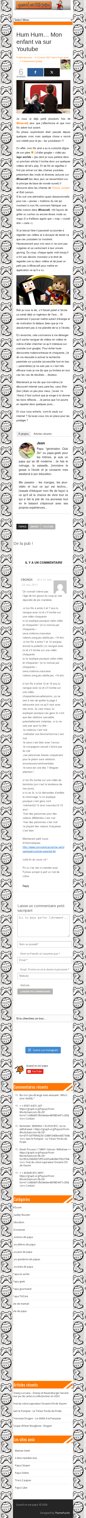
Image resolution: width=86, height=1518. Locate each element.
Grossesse (19, 1229)
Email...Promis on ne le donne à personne (43, 969)
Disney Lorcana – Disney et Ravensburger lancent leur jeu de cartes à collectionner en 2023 (40, 1394)
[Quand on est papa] (42, 5)
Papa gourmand (22, 1289)
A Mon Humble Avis (26, 1458)
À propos (23, 433)
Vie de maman (21, 1303)
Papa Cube (21, 1487)
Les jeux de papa (22, 1252)
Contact (30, 1118)
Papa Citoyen (22, 1465)
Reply (26, 886)
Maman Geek (22, 1450)
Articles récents (43, 433)
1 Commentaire (27, 61)
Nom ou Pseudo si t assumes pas (39, 953)
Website (25, 985)
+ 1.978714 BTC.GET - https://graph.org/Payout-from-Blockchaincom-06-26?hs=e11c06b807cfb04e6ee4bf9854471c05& (44, 1110)
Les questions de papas (26, 1259)
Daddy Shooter (21, 1215)
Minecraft (22, 123)
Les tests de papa (23, 1266)
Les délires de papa (24, 1244)
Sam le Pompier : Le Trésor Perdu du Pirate (43, 1140)
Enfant (34, 526)
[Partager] (35, 72)
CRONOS (27, 579)
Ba (21, 1095)
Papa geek (63, 57)
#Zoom (17, 1207)
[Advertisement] (49, 551)
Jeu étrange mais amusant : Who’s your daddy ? (43, 1096)
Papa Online (22, 1473)
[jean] (27, 451)
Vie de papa (20, 1311)
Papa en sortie (21, 1274)
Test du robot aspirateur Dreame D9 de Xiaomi (43, 1164)
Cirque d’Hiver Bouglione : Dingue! (32, 1426)
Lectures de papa (23, 1237)
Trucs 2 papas (23, 1480)
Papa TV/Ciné (20, 1296)
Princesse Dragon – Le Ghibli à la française (37, 1418)
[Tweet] (52, 72)
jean (30, 57)
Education (18, 1222)
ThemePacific (62, 1513)
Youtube (48, 526)
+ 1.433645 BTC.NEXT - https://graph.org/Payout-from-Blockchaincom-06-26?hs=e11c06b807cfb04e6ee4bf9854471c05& (44, 1177)
